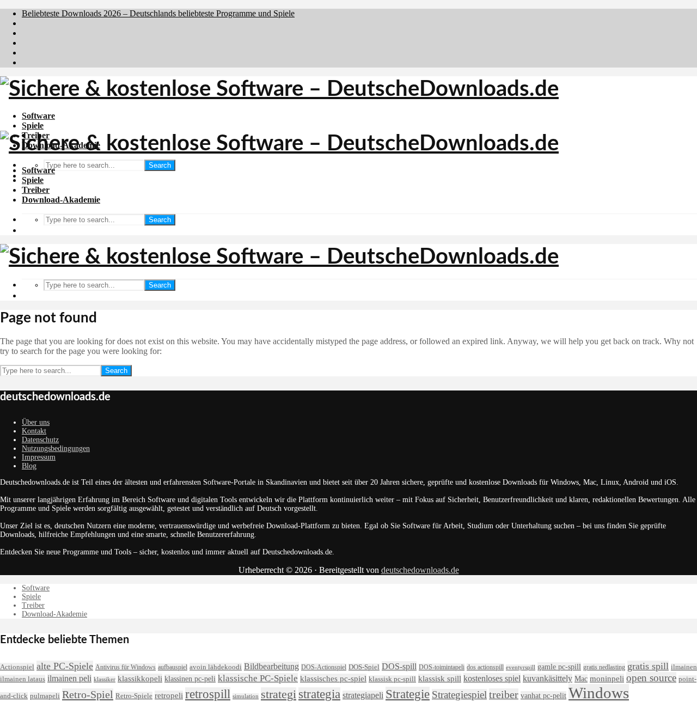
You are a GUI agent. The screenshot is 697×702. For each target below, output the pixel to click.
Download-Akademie (61, 199)
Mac (581, 678)
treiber (503, 694)
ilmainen (684, 667)
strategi (278, 694)
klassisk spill (439, 678)
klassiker (104, 679)
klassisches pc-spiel (333, 678)
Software (38, 115)
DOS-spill (399, 666)
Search (160, 165)
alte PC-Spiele (64, 666)
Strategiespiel (459, 694)
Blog (29, 466)
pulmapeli (45, 696)
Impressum (39, 457)
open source (651, 677)
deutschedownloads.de (420, 570)
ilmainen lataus (22, 679)
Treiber (36, 189)
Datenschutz (40, 440)
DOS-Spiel (364, 667)
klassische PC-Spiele (258, 678)
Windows (598, 692)
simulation (246, 696)
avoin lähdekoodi (215, 667)
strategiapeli (363, 695)
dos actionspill (485, 667)
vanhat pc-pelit (543, 695)
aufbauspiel (172, 667)
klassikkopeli (140, 678)
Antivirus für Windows (125, 667)
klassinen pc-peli (190, 678)
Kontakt (34, 431)
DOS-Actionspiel (323, 667)
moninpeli (607, 678)
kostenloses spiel (492, 678)
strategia (319, 694)
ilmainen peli (69, 678)
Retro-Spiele (133, 696)
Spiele (33, 125)
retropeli (169, 695)
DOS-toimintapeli (441, 667)
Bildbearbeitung (271, 666)
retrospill (207, 694)
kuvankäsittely (547, 678)
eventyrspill (520, 667)
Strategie (408, 694)
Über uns (36, 422)
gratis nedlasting (604, 667)
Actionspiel (17, 667)
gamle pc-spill (559, 666)
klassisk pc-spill (392, 679)
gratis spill (648, 666)
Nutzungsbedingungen (56, 448)
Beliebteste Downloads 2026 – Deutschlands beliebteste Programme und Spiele (158, 13)
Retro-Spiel (87, 694)
